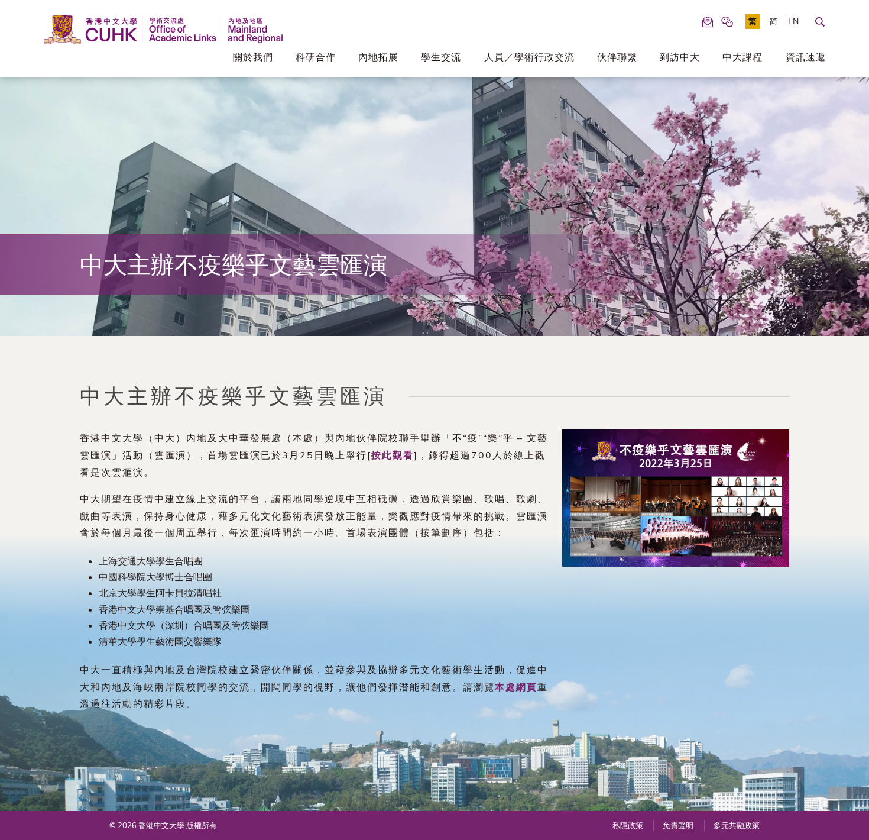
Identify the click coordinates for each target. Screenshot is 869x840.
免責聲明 (678, 825)
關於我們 (253, 57)
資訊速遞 (806, 57)
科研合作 (316, 57)
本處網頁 (516, 687)
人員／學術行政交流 (529, 57)
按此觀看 (392, 455)
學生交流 (441, 57)
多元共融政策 (737, 825)
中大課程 (742, 57)
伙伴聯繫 (617, 57)
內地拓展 (378, 57)
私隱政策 (627, 825)
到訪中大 (680, 57)
